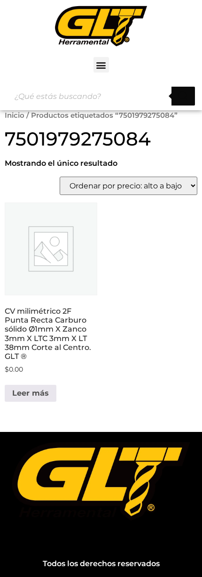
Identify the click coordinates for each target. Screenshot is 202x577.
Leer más (30, 393)
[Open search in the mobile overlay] (101, 96)
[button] (101, 65)
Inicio (14, 115)
